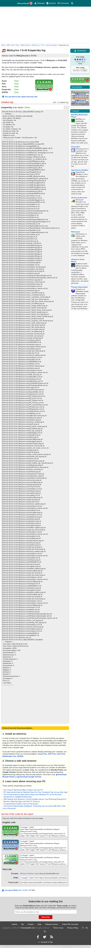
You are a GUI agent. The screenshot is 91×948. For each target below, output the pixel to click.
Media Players (25, 45)
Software (41, 3)
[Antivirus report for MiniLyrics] (44, 91)
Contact (31, 924)
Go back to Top (46, 942)
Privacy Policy (72, 928)
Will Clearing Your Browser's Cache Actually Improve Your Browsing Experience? (35, 799)
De (87, 928)
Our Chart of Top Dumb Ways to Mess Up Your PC (23, 790)
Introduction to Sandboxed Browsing (17, 797)
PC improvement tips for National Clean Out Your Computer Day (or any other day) (36, 792)
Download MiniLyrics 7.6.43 (16, 890)
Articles (52, 3)
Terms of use (58, 928)
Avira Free (61, 754)
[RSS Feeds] (51, 938)
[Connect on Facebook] (38, 938)
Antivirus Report (51, 45)
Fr (83, 928)
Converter (64, 3)
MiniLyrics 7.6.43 (38, 45)
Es (45, 931)
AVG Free (52, 754)
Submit (14, 924)
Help (39, 924)
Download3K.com (28, 928)
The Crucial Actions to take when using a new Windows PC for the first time (33, 794)
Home (3, 45)
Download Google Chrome (30, 777)
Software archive (51, 924)
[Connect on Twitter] (44, 938)
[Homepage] (25, 3)
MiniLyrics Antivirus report (29, 873)
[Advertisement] (45, 25)
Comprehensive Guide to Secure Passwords (21, 804)
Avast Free (42, 754)
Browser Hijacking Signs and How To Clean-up (22, 801)
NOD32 (20, 756)
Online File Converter (70, 924)
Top (22, 924)
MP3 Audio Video (13, 45)
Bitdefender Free (9, 756)
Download (81, 51)
